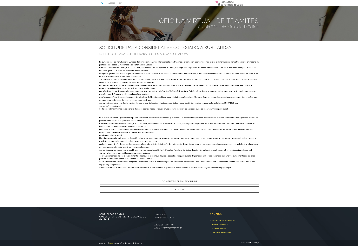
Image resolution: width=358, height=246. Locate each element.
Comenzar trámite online (180, 181)
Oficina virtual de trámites (223, 220)
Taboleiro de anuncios (221, 232)
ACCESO (112, 3)
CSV (120, 3)
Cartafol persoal (219, 228)
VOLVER (179, 189)
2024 (111, 243)
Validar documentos (220, 224)
